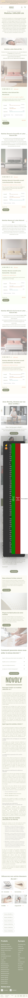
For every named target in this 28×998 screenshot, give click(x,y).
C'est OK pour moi (13, 498)
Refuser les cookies (18, 498)
